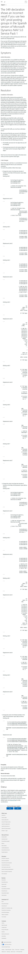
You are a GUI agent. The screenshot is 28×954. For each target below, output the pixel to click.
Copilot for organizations (6, 824)
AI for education (4, 873)
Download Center (4, 839)
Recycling (8, 951)
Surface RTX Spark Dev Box (6, 821)
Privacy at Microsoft (5, 929)
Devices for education (5, 860)
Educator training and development (7, 869)
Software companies (5, 914)
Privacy (13, 949)
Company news (4, 927)
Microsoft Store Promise (6, 849)
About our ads (13, 951)
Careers (3, 923)
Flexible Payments (5, 852)
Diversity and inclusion (5, 933)
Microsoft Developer (5, 903)
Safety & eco (4, 951)
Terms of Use (13, 800)
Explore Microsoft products (6, 828)
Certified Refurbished (5, 847)
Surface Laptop (4, 817)
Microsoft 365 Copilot (5, 893)
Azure (3, 901)
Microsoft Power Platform (6, 888)
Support (3, 4)
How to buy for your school (6, 867)
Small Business (4, 895)
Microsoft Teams (4, 890)
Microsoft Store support (5, 841)
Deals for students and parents (7, 871)
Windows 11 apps (4, 830)
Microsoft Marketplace (5, 912)
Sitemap (3, 949)
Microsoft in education (5, 858)
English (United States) (7, 942)
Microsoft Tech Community (6, 910)
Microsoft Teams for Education (7, 862)
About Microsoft (4, 925)
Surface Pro (3, 815)
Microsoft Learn (4, 905)
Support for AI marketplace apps (7, 908)
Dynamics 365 (4, 884)
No (17, 808)
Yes (10, 808)
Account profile (4, 836)
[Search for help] (5, 2)
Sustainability (4, 938)
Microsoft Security (5, 882)
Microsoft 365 (4, 886)
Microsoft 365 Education (6, 864)
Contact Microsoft (8, 949)
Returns (3, 843)
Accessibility (4, 936)
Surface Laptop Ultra (5, 819)
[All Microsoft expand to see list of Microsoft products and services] (1, 1)
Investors (3, 931)
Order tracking (4, 845)
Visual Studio (4, 916)
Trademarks (22, 949)
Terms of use (17, 949)
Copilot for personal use (6, 826)
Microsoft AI (4, 879)
